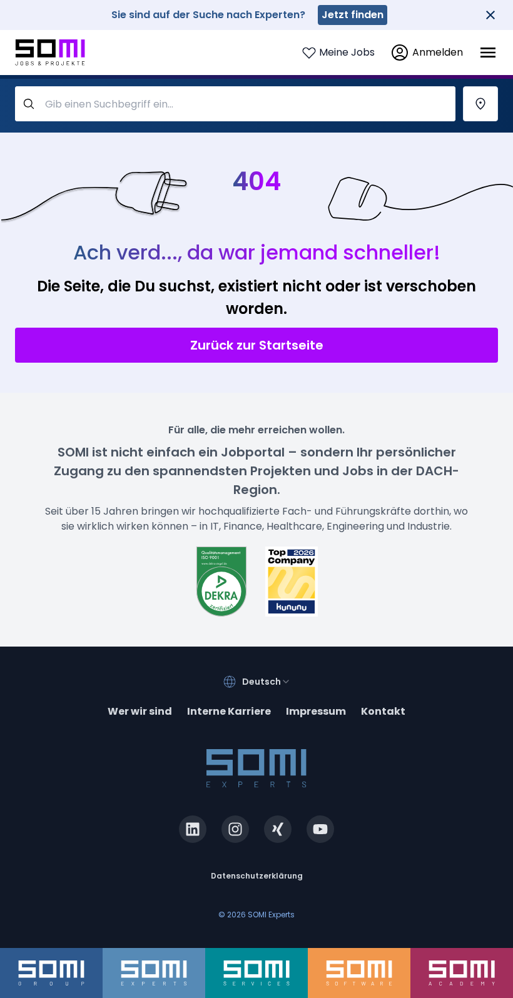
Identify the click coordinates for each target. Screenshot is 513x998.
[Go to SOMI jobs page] (50, 52)
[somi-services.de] (256, 973)
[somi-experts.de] (154, 973)
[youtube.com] (320, 829)
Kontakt (383, 711)
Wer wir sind (140, 711)
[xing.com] (278, 829)
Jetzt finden (352, 15)
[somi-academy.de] (461, 973)
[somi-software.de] (359, 973)
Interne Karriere (229, 711)
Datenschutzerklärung (257, 875)
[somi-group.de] (51, 973)
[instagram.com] (235, 829)
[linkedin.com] (192, 829)
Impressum (316, 711)
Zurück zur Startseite (256, 345)
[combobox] (266, 681)
